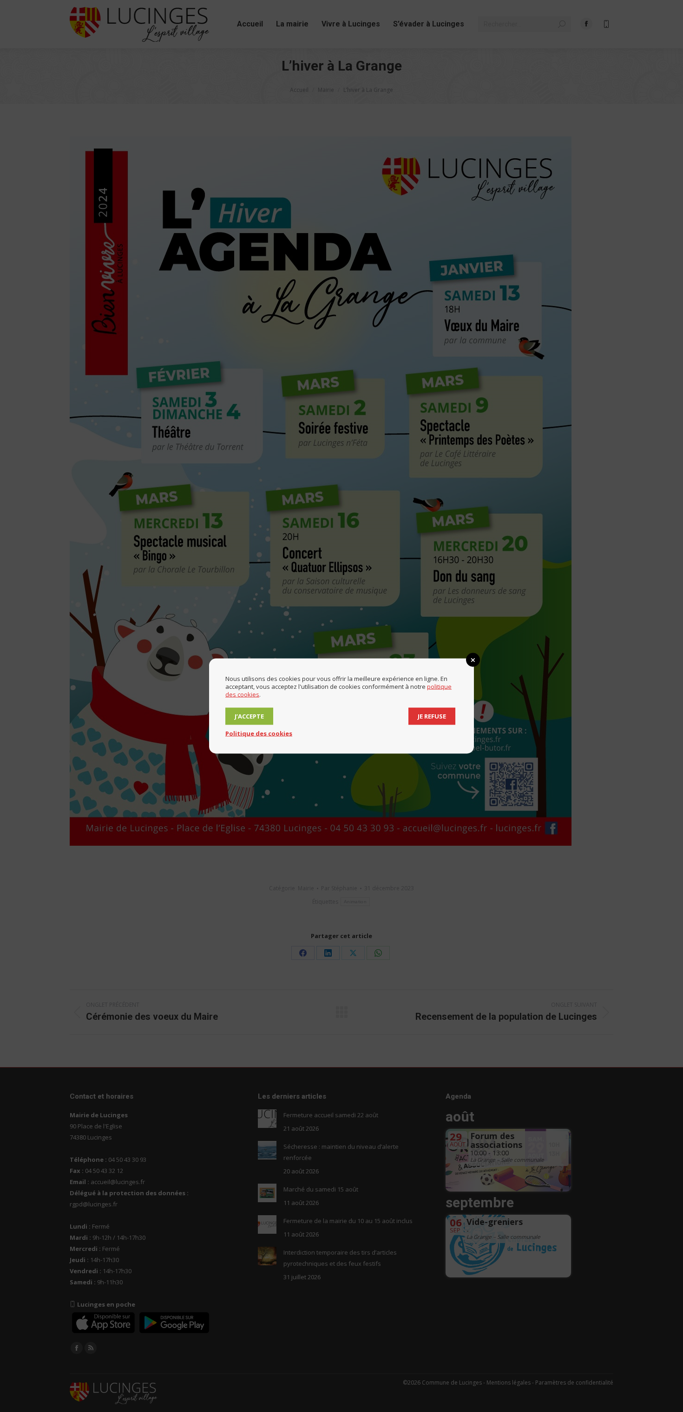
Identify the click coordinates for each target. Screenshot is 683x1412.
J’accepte (249, 716)
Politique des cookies (258, 733)
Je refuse (432, 716)
